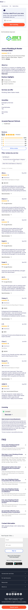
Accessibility (20, 599)
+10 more (8, 59)
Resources (4, 582)
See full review (6, 193)
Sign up (14, 550)
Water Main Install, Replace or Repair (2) (12, 163)
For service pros (6, 578)
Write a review (14, 148)
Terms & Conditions (22, 601)
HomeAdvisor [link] (5, 6)
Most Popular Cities (6, 535)
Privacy (6, 599)
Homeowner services (8, 573)
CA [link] (10, 6)
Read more (5, 73)
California (10, 599)
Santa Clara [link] (15, 6)
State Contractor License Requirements (11, 419)
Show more (8, 414)
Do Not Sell (15, 599)
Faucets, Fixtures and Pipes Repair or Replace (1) (14, 160)
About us (4, 587)
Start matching (14, 24)
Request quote (14, 607)
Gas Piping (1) (6, 157)
